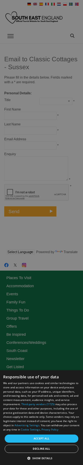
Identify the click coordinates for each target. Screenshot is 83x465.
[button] (41, 458)
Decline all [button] (41, 449)
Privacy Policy (50, 429)
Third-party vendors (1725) (38, 404)
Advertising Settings (26, 425)
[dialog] (41, 417)
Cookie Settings (30, 429)
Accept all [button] (42, 438)
